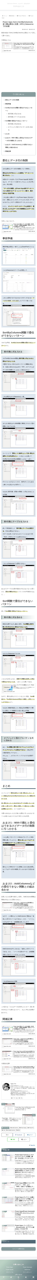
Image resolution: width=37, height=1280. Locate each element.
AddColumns (15, 1127)
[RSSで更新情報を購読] (22, 1098)
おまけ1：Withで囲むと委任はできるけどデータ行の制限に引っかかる (18, 139)
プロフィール (9, 1272)
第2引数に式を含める (14, 124)
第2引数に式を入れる (14, 113)
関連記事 (8, 151)
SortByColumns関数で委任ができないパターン (18, 109)
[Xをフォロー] (14, 1098)
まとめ (7, 134)
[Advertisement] (18, 72)
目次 (17, 94)
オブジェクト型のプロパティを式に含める (20, 128)
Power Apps (6, 1127)
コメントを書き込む (18, 1248)
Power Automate (27, 1267)
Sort (4, 1130)
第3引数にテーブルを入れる (16, 117)
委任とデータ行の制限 (12, 100)
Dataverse (27, 1269)
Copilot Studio (9, 1269)
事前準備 (8, 104)
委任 (19, 1130)
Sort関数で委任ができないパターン (16, 121)
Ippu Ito (13, 1084)
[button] (24, 1139)
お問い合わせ (18, 1274)
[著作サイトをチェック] (12, 1098)
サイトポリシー (27, 1272)
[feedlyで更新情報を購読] (19, 1098)
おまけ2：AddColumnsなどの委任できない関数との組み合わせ (19, 146)
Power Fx (31, 1127)
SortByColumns (11, 1130)
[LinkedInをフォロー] (17, 1098)
